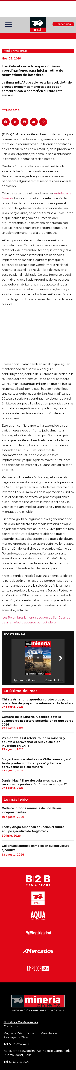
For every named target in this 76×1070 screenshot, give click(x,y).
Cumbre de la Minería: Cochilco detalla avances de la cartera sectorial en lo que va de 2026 (37, 720)
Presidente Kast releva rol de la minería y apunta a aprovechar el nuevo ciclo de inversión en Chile (33, 741)
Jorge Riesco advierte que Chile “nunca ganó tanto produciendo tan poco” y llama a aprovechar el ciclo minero (36, 763)
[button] (6, 122)
